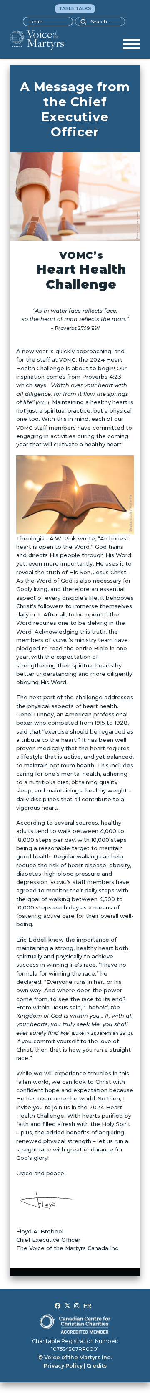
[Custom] (87, 1305)
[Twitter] (67, 1305)
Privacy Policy (63, 1366)
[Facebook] (57, 1305)
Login (36, 22)
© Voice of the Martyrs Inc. (75, 1357)
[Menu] (131, 46)
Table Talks (75, 8)
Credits (96, 1366)
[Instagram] (76, 1305)
